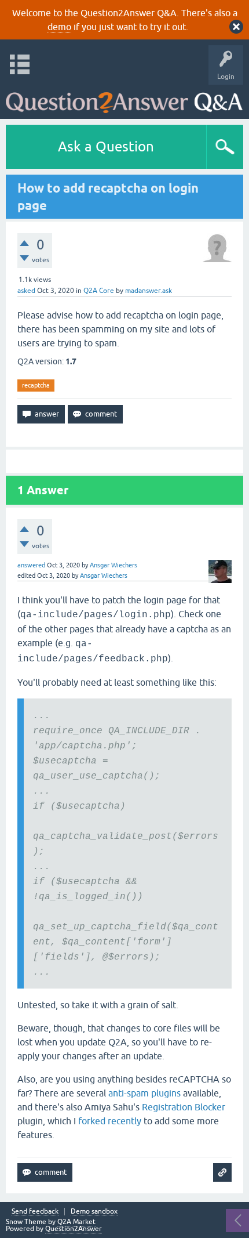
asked (26, 291)
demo (59, 26)
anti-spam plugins (144, 1093)
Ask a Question (106, 146)
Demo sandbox (94, 1211)
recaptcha (36, 385)
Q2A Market (76, 1222)
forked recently (109, 1121)
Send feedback (35, 1211)
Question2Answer (73, 1229)
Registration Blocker (183, 1107)
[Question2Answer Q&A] (124, 99)
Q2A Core (98, 291)
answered (31, 565)
